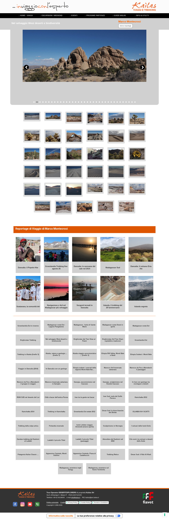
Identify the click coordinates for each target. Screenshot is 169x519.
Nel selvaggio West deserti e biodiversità (56, 340)
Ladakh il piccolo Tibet (56, 440)
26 (108, 102)
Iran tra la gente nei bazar (84, 397)
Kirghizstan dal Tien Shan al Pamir (84, 340)
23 (99, 102)
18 (84, 102)
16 (78, 102)
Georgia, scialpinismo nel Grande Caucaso (113, 383)
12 (66, 102)
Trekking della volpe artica (28, 426)
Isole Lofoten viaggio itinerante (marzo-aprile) (84, 426)
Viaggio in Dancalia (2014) (28, 369)
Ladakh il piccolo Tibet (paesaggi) (84, 440)
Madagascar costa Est (141, 326)
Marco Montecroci (129, 21)
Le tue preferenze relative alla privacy (95, 516)
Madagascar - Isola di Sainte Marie (84, 326)
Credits (62, 502)
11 (63, 102)
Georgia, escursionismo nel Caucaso (84, 383)
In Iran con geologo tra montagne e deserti (141, 383)
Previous (26, 67)
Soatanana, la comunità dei (28, 306)
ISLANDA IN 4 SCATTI (141, 412)
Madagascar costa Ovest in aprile (112, 326)
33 (129, 102)
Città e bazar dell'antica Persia (56, 397)
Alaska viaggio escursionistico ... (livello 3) (84, 354)
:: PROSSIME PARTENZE (95, 15)
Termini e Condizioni (101, 502)
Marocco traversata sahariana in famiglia (56, 383)
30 (120, 102)
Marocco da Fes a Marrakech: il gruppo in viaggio (28, 383)
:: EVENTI (73, 15)
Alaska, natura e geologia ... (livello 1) (56, 354)
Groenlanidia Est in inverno (28, 326)
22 (96, 102)
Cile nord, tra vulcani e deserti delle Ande (141, 440)
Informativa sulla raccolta (61, 516)
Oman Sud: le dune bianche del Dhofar (112, 411)
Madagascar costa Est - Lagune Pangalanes (56, 326)
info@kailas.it (75, 497)
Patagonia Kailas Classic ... (28, 454)
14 (72, 102)
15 (75, 102)
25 (105, 102)
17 (81, 102)
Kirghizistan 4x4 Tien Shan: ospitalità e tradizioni (112, 340)
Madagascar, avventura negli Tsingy (70, 469)
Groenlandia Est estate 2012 (84, 412)
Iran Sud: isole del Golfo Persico (112, 397)
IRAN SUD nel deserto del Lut (28, 397)
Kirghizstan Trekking (28, 340)
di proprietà (70, 492)
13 (69, 102)
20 (90, 102)
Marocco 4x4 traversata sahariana (112, 368)
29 (117, 102)
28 (114, 102)
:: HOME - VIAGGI (26, 15)
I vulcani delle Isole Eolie (141, 426)
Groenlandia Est (141, 340)
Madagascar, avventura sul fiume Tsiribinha (98, 469)
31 (123, 102)
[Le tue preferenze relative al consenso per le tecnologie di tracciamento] (164, 514)
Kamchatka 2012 (141, 397)
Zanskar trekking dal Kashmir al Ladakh (28, 440)
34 (132, 102)
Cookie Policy (85, 502)
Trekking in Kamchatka (56, 412)
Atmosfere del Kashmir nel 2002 (113, 440)
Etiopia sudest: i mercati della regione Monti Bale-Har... (84, 368)
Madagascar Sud (113, 267)
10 (60, 102)
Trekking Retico (113, 454)
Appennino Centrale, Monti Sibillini (56, 454)
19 (87, 102)
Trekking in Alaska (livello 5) (28, 354)
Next (142, 67)
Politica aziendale (53, 502)
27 (111, 102)
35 (135, 102)
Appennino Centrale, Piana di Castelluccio (84, 454)
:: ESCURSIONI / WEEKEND (51, 15)
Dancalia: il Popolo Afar (28, 267)
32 (126, 102)
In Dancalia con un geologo (56, 369)
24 (102, 102)
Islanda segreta (140, 306)
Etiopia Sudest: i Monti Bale (141, 354)
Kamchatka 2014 (28, 412)
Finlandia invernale (56, 426)
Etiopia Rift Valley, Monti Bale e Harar (112, 354)
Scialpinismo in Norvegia (112, 426)
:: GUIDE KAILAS (119, 15)
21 (93, 102)
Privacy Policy (72, 502)
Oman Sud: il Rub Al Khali (141, 454)
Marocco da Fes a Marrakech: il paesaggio (141, 368)
